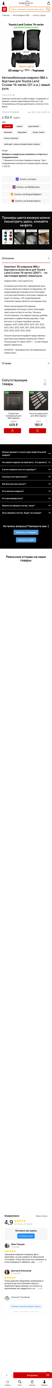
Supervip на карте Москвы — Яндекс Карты (26, 1311)
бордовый (22, 132)
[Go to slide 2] (21, 71)
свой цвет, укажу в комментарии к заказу (22, 144)
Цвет (4, 122)
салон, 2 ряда (39, 15)
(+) (25, 163)
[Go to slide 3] (23, 71)
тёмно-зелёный (11, 138)
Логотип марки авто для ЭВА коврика (38, 414)
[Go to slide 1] (19, 71)
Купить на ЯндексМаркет (28, 194)
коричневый (33, 126)
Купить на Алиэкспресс (28, 200)
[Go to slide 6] (30, 71)
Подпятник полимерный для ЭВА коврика (13, 415)
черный (7, 126)
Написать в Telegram (26, 532)
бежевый (8, 132)
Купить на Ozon (28, 179)
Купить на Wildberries (28, 186)
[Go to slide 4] (26, 71)
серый (19, 126)
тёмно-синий (38, 132)
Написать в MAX (26, 540)
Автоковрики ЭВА (21, 15)
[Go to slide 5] (28, 71)
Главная (6, 15)
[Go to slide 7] (32, 71)
